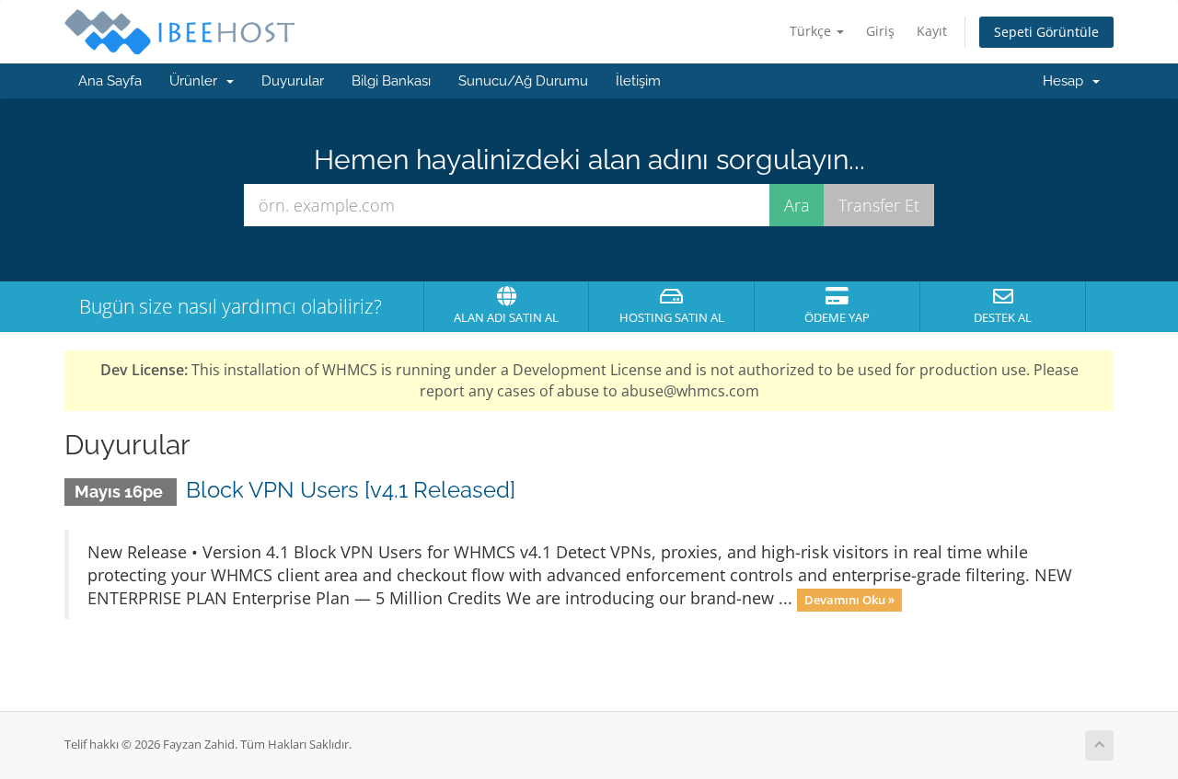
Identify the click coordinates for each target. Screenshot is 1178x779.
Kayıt (932, 31)
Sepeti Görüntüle (1046, 31)
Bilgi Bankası (391, 81)
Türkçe (812, 31)
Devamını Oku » (849, 599)
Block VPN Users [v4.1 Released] (350, 489)
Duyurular (292, 81)
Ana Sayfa (110, 81)
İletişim (638, 81)
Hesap (1067, 81)
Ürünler (197, 81)
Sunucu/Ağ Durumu (523, 81)
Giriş (880, 31)
